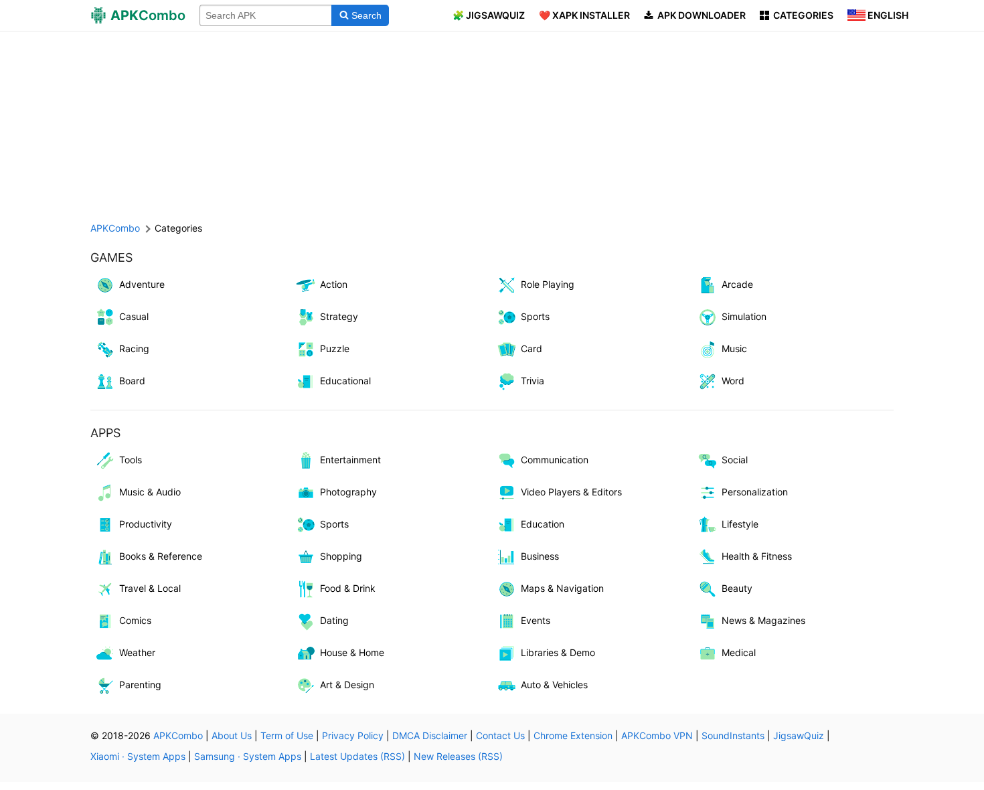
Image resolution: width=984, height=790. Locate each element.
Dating (334, 620)
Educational (345, 380)
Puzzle (334, 348)
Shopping (341, 556)
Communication (554, 459)
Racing (134, 348)
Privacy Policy (353, 735)
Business (540, 556)
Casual (134, 316)
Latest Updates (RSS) (357, 756)
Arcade (737, 284)
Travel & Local (150, 588)
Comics (135, 620)
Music (734, 348)
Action (333, 284)
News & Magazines (763, 620)
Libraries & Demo (558, 652)
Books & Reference (160, 556)
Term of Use (286, 735)
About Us (232, 735)
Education (542, 524)
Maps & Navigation (562, 588)
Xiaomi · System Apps (137, 756)
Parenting (140, 684)
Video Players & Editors (571, 491)
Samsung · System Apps (247, 756)
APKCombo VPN (657, 735)
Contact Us (500, 735)
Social (735, 459)
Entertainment (350, 459)
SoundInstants (733, 735)
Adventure (142, 284)
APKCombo (115, 228)
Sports (535, 316)
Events (535, 620)
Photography (348, 491)
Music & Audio (150, 491)
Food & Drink (348, 588)
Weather (137, 652)
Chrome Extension (573, 735)
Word (733, 380)
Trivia (532, 380)
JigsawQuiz (798, 735)
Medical (739, 652)
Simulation (744, 316)
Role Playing (547, 284)
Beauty (737, 588)
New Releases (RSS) (458, 756)
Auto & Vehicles (554, 684)
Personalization (755, 491)
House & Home (352, 652)
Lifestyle (740, 524)
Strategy (339, 316)
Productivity (145, 524)
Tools (130, 459)
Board (132, 380)
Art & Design (347, 684)
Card (531, 348)
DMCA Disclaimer (429, 735)
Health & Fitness (757, 556)
